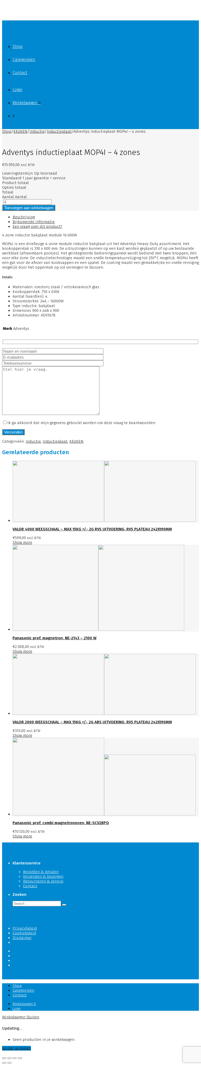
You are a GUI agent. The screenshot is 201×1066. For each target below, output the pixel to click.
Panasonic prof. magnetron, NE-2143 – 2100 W (55, 638)
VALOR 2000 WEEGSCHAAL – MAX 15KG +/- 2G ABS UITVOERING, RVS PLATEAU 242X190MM (92, 722)
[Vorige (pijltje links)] (4, 1063)
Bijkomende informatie (34, 221)
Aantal (8, 197)
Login (18, 89)
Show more (22, 542)
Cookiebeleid (24, 933)
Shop (18, 46)
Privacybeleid (25, 928)
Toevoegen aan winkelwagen (28, 208)
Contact (20, 72)
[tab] (106, 217)
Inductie (37, 131)
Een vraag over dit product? (37, 226)
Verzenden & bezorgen (43, 876)
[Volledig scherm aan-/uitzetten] (15, 1058)
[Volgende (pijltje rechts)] (9, 1063)
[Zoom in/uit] (20, 1058)
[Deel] (9, 1058)
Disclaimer (22, 937)
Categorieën (24, 59)
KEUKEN (20, 131)
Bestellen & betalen (41, 871)
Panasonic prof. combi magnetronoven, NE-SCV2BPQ (61, 822)
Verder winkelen (16, 1048)
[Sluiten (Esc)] (4, 1058)
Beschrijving (24, 217)
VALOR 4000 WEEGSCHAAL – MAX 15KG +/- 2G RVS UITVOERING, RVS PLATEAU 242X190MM (92, 529)
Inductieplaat (59, 131)
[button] (64, 905)
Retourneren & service (43, 881)
